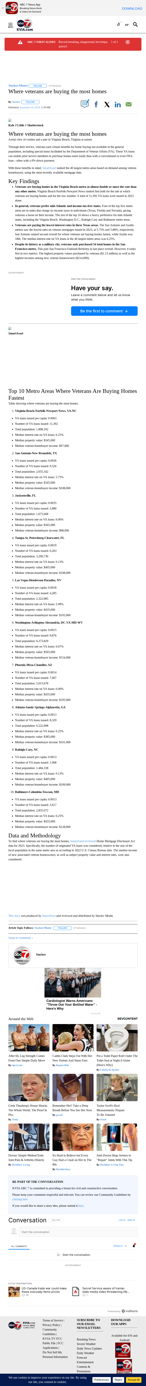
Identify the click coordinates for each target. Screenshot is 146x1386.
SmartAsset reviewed (83, 841)
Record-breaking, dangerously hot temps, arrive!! (83, 44)
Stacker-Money (43, 927)
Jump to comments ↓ (20, 937)
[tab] (19, 1246)
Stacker (16, 101)
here (80, 1205)
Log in (122, 1220)
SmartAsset (49, 168)
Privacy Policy (51, 1325)
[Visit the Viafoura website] (129, 1311)
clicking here (20, 1199)
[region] (73, 1265)
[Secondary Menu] (13, 24)
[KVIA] (29, 24)
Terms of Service (53, 1320)
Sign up (131, 1220)
